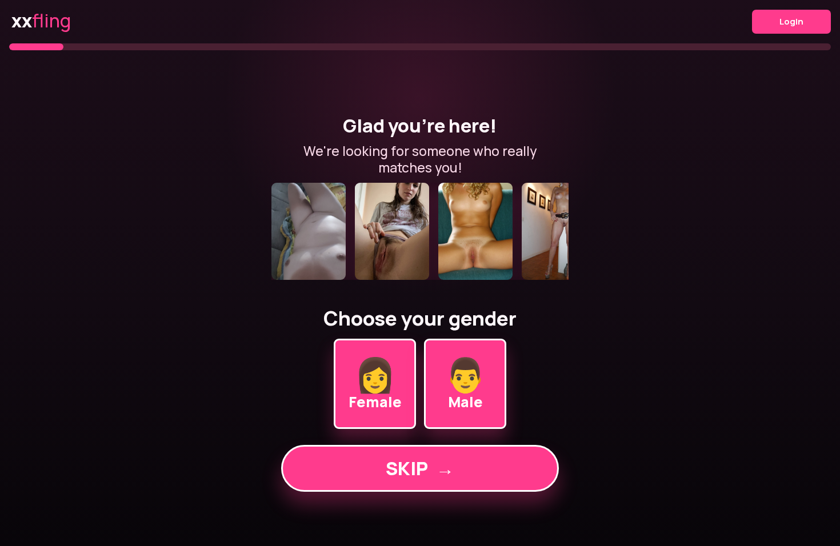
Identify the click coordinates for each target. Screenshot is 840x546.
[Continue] (420, 231)
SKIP (420, 468)
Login (791, 21)
